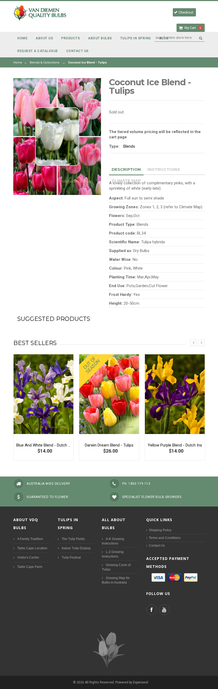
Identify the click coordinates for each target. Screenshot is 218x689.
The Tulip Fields (73, 539)
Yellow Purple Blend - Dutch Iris (175, 445)
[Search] (200, 38)
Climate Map (126, 180)
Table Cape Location (32, 548)
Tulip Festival (71, 557)
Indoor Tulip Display (76, 548)
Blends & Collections (44, 62)
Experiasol (140, 682)
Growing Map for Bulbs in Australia (116, 580)
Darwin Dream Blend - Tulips (109, 445)
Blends (129, 146)
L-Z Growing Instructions (113, 554)
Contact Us (157, 545)
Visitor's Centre (28, 557)
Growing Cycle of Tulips (116, 567)
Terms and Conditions (165, 538)
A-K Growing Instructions (113, 541)
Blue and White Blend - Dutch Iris (43, 445)
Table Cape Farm (29, 567)
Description (126, 169)
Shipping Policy (160, 530)
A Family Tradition (30, 539)
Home (17, 62)
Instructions (163, 169)
